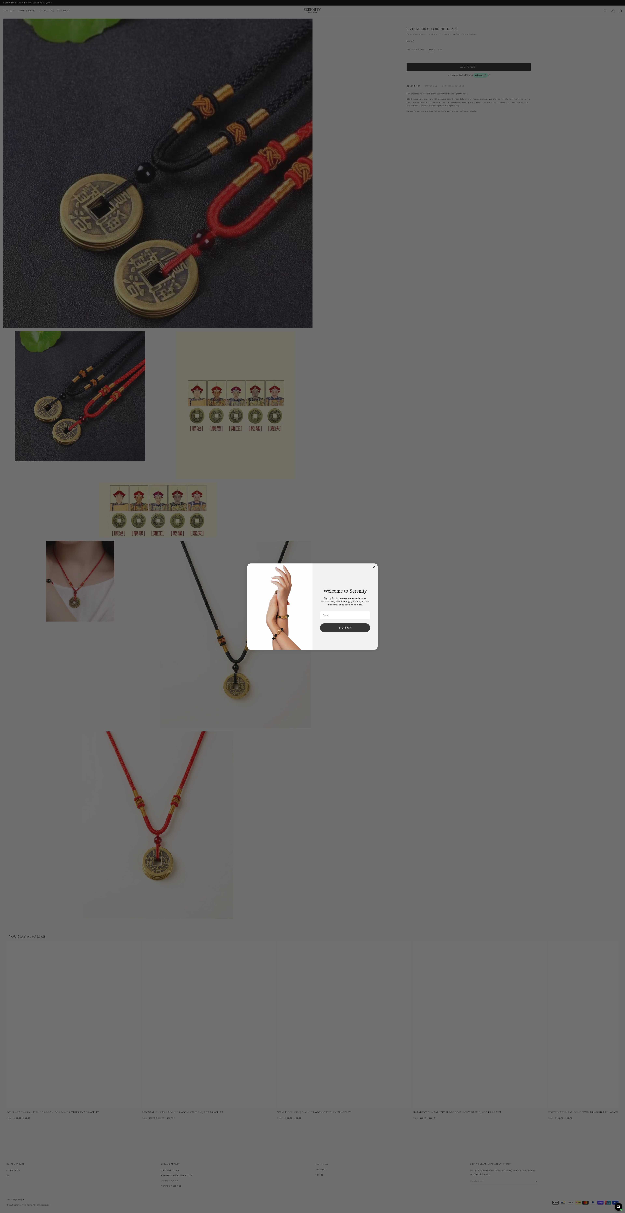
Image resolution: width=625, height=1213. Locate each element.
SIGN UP (345, 627)
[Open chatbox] (618, 1207)
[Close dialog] (374, 567)
